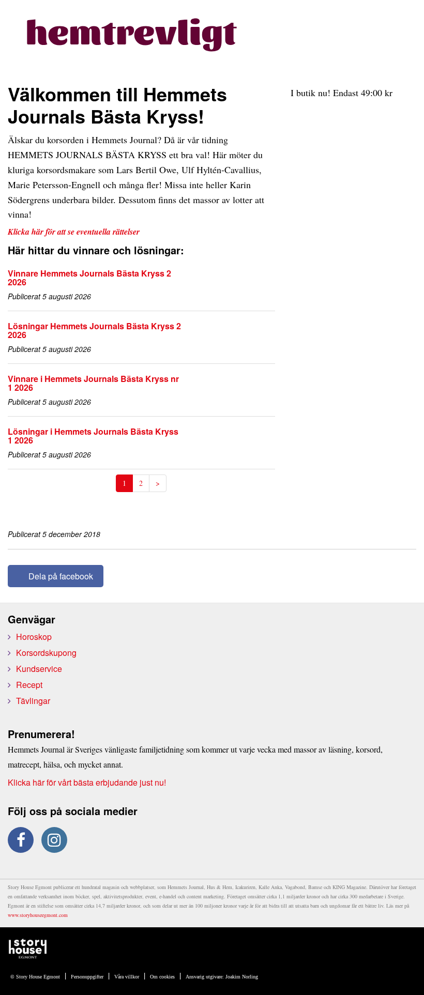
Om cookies (162, 976)
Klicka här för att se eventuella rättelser (74, 231)
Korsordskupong (46, 653)
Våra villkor (126, 976)
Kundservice (39, 669)
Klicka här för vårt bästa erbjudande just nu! (87, 782)
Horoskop (34, 636)
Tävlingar (33, 701)
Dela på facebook (60, 576)
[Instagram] (54, 840)
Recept (29, 685)
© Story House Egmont (35, 976)
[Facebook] (21, 840)
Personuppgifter (87, 976)
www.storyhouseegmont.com (38, 915)
